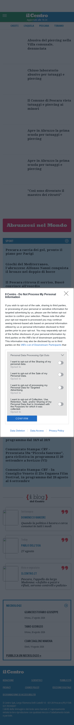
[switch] (61, 362)
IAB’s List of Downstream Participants (41, 344)
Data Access (37, 430)
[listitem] (37, 355)
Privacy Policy (56, 430)
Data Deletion (17, 430)
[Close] (67, 294)
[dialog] (37, 362)
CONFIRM (22, 418)
